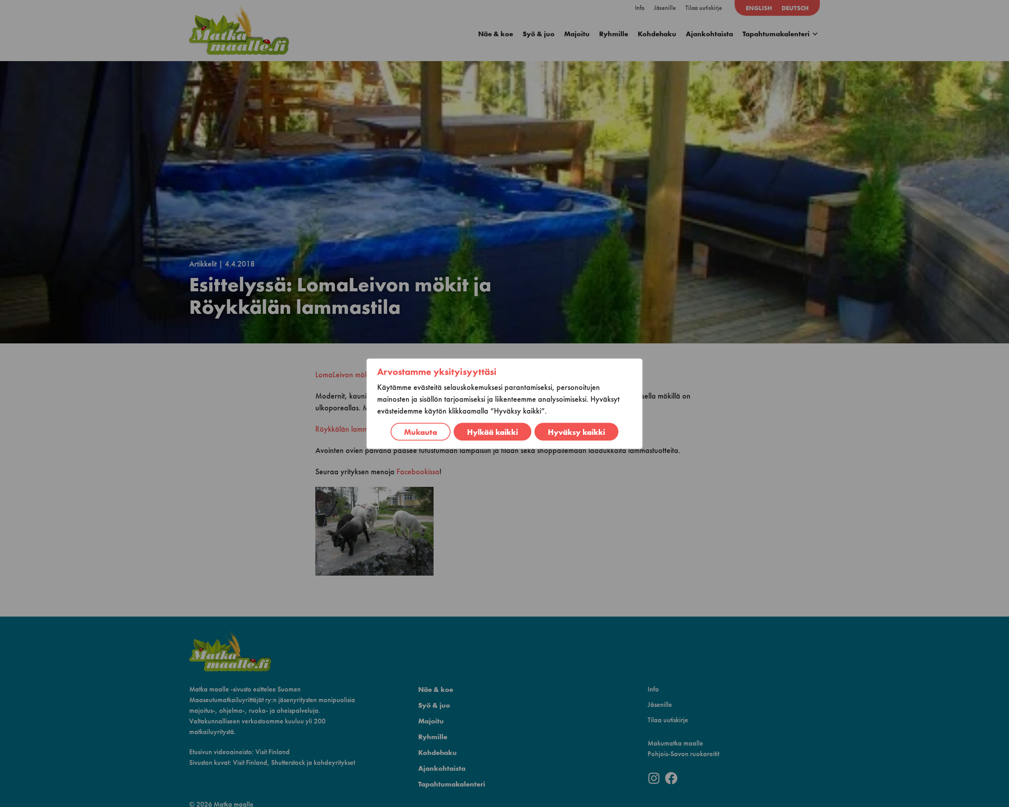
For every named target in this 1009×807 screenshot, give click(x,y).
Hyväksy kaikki (576, 431)
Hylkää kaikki (492, 431)
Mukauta (420, 431)
